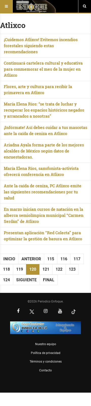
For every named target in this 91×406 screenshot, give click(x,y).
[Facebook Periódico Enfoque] (18, 311)
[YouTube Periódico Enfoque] (60, 311)
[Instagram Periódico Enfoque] (45, 311)
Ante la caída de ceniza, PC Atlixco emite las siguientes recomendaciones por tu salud (42, 191)
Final (48, 279)
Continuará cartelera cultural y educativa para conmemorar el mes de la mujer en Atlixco (43, 69)
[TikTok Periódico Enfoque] (73, 311)
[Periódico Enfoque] (36, 6)
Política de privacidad (45, 353)
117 (77, 259)
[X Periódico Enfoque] (32, 311)
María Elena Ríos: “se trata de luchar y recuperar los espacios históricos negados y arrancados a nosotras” (44, 110)
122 (59, 269)
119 (19, 269)
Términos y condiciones (46, 361)
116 (63, 259)
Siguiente (26, 279)
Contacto (45, 370)
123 (72, 269)
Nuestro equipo (45, 344)
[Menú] (6, 6)
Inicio (9, 259)
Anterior (31, 259)
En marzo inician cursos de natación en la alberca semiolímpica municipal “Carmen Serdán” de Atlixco (43, 215)
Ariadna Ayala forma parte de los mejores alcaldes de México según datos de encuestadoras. (44, 151)
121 (45, 269)
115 (50, 259)
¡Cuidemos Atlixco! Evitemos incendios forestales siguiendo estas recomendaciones (41, 45)
